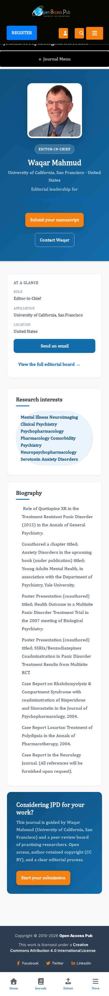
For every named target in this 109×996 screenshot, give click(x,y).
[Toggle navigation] (94, 33)
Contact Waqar (54, 240)
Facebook (30, 963)
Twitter (58, 963)
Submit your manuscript (54, 219)
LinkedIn (84, 963)
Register (22, 32)
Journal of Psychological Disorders (54, 199)
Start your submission (43, 877)
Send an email (55, 346)
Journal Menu (54, 58)
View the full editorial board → (49, 364)
